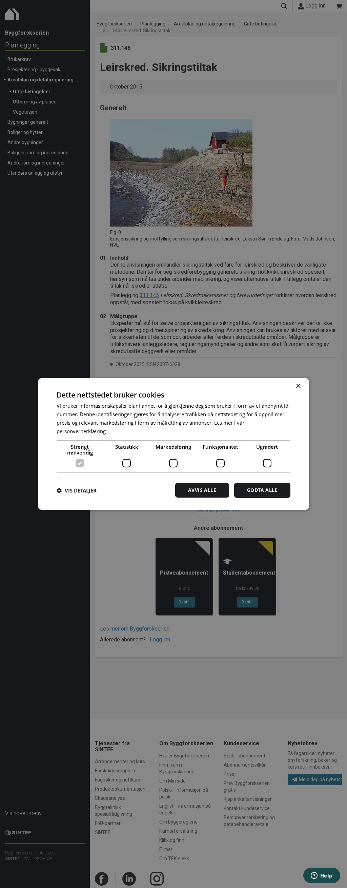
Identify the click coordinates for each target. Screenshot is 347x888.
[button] (77, 490)
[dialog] (173, 444)
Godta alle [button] (262, 490)
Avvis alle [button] (202, 490)
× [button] (298, 386)
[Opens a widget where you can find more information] (321, 876)
